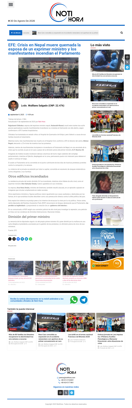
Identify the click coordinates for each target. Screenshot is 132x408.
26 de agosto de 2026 (17, 343)
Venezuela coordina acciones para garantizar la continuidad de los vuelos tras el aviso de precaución (47, 278)
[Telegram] (127, 67)
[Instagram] (127, 57)
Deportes (72, 329)
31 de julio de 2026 (105, 348)
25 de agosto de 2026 (46, 345)
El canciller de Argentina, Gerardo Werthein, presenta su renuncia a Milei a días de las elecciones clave (75, 278)
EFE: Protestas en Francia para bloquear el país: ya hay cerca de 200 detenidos (20, 278)
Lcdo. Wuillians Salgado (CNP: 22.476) (22, 342)
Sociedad (13, 329)
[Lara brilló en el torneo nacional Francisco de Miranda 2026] (107, 121)
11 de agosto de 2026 (76, 341)
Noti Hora (41, 122)
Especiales (42, 329)
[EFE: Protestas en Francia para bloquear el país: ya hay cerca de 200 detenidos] (20, 268)
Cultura (101, 329)
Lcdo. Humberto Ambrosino (77, 339)
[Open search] (122, 32)
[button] (10, 4)
